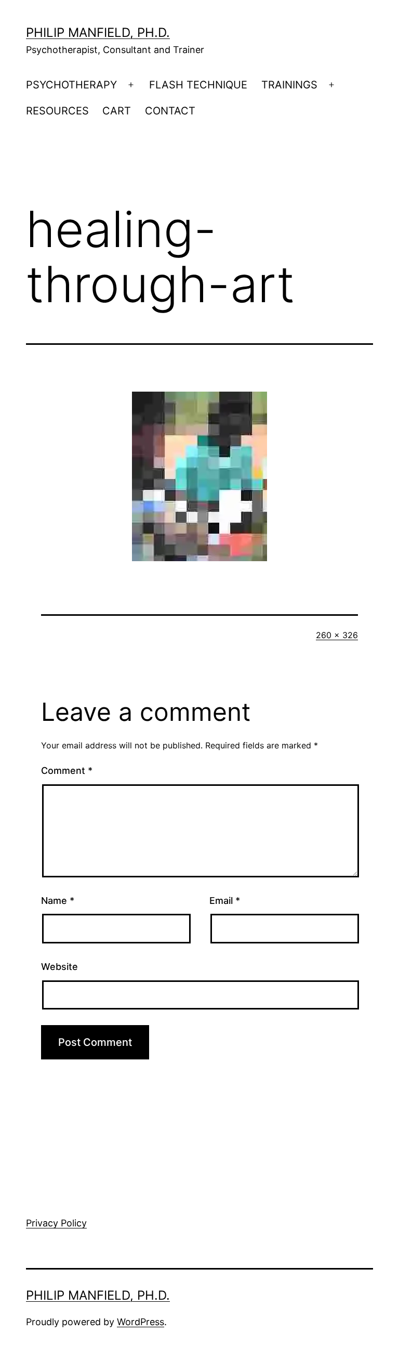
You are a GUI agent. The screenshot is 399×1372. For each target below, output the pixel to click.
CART (116, 111)
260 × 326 (337, 635)
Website (59, 966)
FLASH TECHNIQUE (198, 85)
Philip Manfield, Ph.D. (98, 32)
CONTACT (170, 111)
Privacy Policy (56, 1223)
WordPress (140, 1321)
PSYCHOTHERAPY (71, 85)
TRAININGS (289, 85)
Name (57, 900)
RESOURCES (57, 111)
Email (224, 900)
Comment (66, 770)
